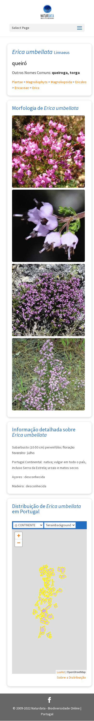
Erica (35, 88)
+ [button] (18, 536)
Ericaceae (22, 88)
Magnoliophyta (36, 82)
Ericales (81, 82)
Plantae (17, 82)
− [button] (18, 543)
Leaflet (61, 672)
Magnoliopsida (61, 82)
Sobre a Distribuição (71, 677)
